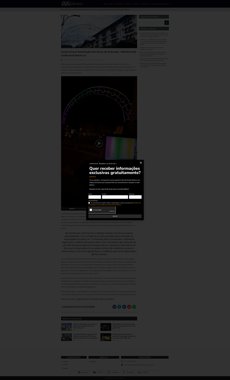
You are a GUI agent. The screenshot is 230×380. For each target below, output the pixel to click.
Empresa (131, 194)
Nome (90, 194)
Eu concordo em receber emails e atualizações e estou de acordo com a (114, 204)
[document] (115, 190)
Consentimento (93, 201)
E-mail (104, 194)
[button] (141, 163)
